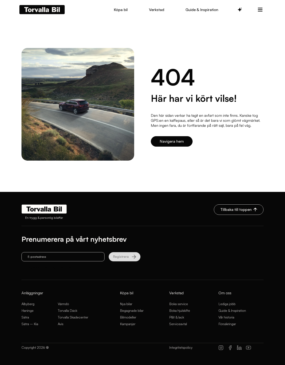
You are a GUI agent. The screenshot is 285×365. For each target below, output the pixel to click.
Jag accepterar (49, 267)
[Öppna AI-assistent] (239, 9)
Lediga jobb (227, 304)
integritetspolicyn (60, 267)
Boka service (178, 304)
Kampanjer (127, 324)
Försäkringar (227, 324)
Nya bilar (126, 304)
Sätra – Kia (29, 324)
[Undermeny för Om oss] (260, 9)
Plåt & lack (176, 317)
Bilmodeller (128, 317)
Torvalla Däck (67, 310)
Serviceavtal (178, 324)
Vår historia (226, 317)
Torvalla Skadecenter (73, 317)
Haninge (27, 310)
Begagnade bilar (132, 310)
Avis (60, 324)
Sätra (25, 317)
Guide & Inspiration (232, 310)
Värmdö (63, 304)
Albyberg (27, 304)
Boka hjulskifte (179, 310)
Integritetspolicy (181, 347)
